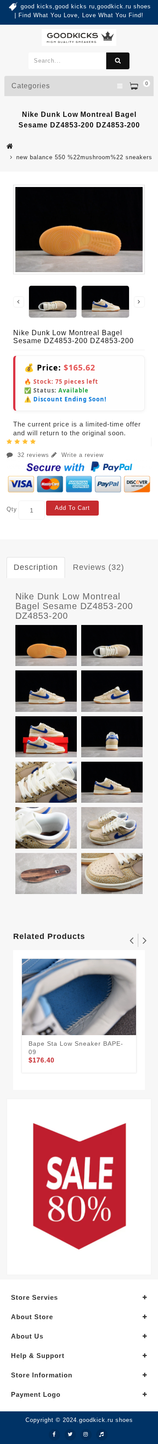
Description (36, 567)
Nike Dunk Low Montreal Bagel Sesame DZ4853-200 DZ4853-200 (74, 606)
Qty (12, 509)
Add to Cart (72, 508)
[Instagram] (86, 1434)
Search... (117, 60)
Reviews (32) (98, 567)
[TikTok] (102, 1434)
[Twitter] (70, 1434)
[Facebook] (54, 1434)
